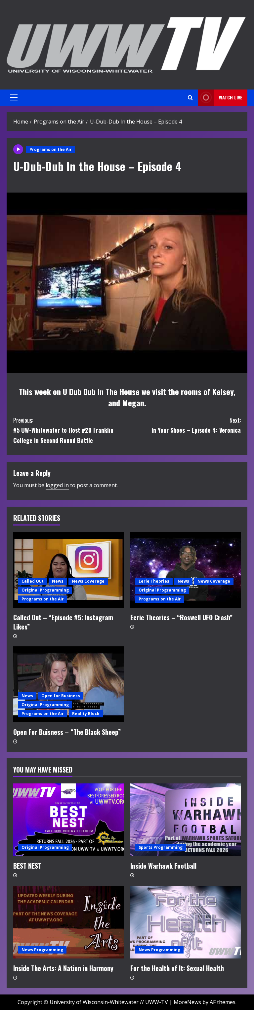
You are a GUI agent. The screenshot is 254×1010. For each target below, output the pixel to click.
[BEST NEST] (68, 819)
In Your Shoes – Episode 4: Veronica (196, 425)
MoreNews (187, 1002)
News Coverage (88, 581)
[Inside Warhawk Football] (185, 819)
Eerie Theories (154, 581)
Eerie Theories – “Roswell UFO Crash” (181, 617)
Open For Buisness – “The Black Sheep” (67, 732)
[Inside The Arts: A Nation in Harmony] (68, 922)
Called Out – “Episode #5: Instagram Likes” (63, 621)
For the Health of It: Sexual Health (177, 968)
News (58, 581)
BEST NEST (27, 866)
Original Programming (45, 590)
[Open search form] (190, 97)
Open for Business (60, 696)
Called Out (32, 581)
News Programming (42, 950)
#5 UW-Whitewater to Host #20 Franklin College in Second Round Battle (63, 430)
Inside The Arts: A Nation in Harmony (63, 968)
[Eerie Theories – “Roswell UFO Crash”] (185, 570)
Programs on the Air (50, 149)
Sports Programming (161, 847)
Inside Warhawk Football (163, 866)
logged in (57, 485)
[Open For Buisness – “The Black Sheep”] (68, 684)
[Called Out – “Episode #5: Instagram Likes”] (68, 570)
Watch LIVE (230, 97)
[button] (14, 97)
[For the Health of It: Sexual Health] (185, 922)
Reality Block (86, 713)
